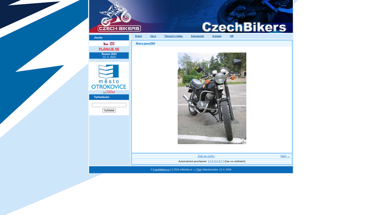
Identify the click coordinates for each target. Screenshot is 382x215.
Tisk (199, 169)
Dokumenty (197, 36)
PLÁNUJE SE (109, 49)
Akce (153, 36)
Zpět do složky (206, 156)
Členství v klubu (174, 36)
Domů (138, 36)
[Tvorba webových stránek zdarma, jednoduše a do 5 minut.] (194, 170)
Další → (285, 156)
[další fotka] (285, 98)
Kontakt (216, 36)
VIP (232, 36)
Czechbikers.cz (161, 169)
